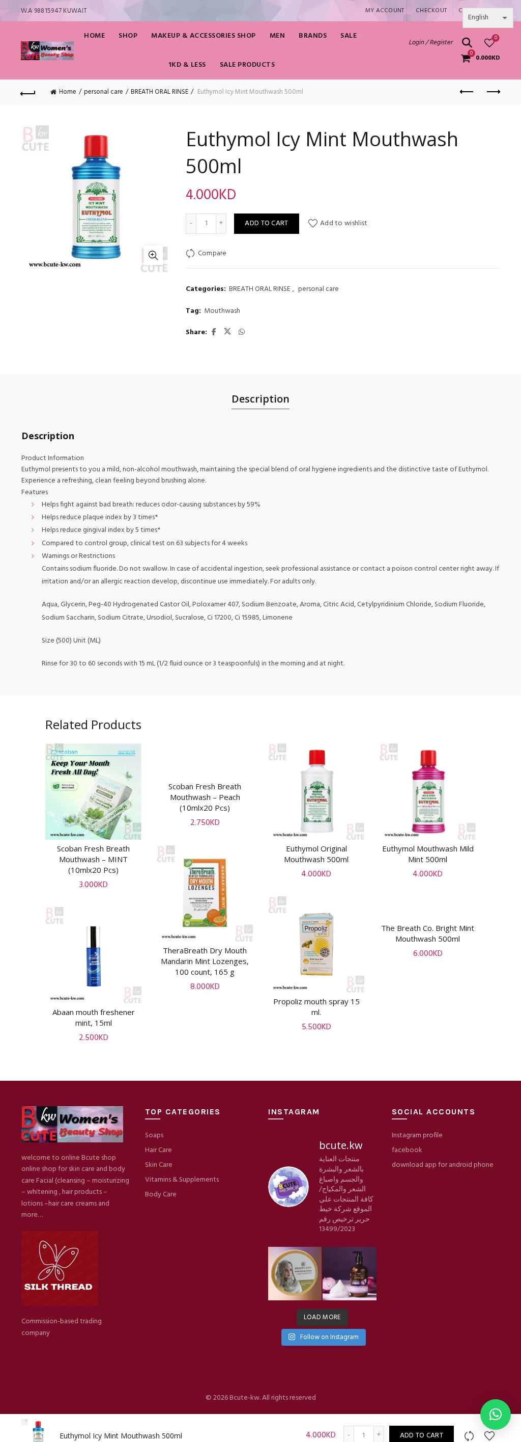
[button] (495, 1414)
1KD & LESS (187, 65)
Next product (492, 92)
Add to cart (266, 223)
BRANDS (313, 36)
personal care (103, 92)
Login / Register (430, 42)
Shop (128, 36)
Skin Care (158, 1165)
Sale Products (247, 65)
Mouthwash (222, 311)
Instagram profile (417, 1135)
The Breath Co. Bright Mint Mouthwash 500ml (427, 933)
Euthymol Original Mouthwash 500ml (316, 853)
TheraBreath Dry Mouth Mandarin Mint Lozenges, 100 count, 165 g (205, 961)
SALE (348, 36)
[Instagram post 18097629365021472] (295, 1273)
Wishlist (496, 38)
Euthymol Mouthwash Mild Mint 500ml (428, 853)
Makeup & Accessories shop (203, 36)
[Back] (28, 92)
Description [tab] (260, 399)
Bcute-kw (244, 1398)
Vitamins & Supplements (182, 1180)
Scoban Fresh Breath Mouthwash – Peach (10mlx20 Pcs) (204, 797)
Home (94, 36)
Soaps (154, 1135)
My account (384, 11)
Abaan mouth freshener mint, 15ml (93, 1017)
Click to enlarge (153, 255)
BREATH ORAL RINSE (159, 92)
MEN (277, 36)
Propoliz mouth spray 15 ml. (316, 1006)
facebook (407, 1150)
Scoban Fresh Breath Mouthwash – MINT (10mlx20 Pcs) (93, 859)
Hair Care (158, 1150)
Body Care (161, 1194)
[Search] (467, 42)
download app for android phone (443, 1165)
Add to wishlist (344, 223)
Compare (212, 253)
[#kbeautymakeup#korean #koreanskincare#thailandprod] (349, 1273)
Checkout (431, 11)
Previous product (467, 92)
